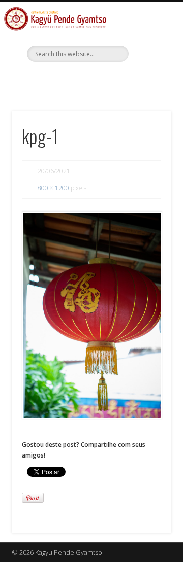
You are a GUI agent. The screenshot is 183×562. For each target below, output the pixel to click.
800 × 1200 (53, 188)
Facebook (90, 79)
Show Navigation (147, 91)
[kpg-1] (91, 315)
